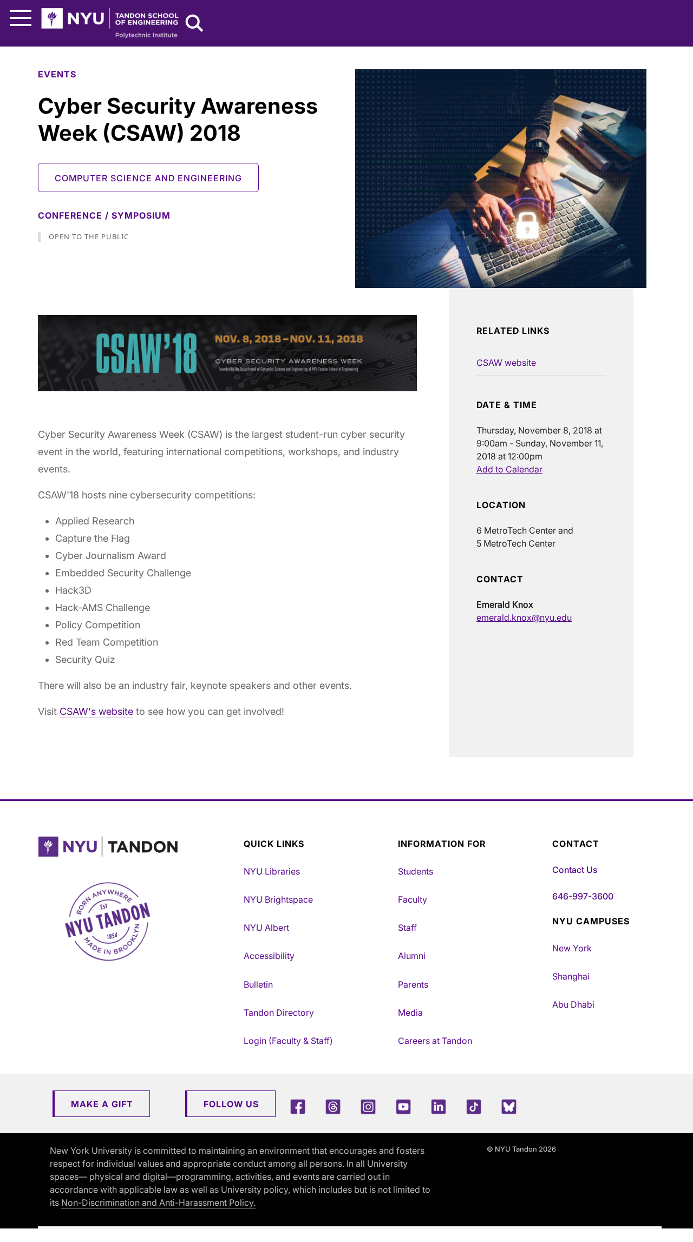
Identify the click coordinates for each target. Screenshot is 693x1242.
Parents (413, 984)
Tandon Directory (279, 1012)
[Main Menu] (21, 18)
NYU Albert (266, 927)
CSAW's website (96, 711)
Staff (407, 927)
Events (57, 74)
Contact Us (574, 869)
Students (415, 871)
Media (410, 1012)
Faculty (412, 899)
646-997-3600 (582, 896)
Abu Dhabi (573, 1004)
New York (572, 948)
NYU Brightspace (278, 899)
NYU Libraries (272, 871)
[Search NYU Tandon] (195, 24)
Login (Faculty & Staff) (288, 1040)
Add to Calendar (509, 469)
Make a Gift (102, 1104)
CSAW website (506, 362)
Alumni (412, 955)
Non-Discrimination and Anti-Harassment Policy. (158, 1202)
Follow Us (231, 1104)
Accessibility (269, 955)
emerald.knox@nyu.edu (524, 617)
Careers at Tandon (435, 1040)
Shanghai (571, 976)
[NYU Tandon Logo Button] (138, 846)
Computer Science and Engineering (148, 178)
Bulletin (258, 984)
